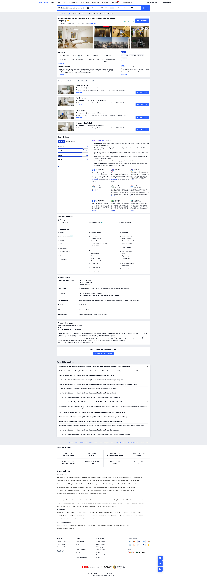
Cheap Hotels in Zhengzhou (76, 525)
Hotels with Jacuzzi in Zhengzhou (122, 525)
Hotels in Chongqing (136, 512)
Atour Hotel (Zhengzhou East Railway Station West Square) (118, 484)
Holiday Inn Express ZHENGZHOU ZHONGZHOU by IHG (116, 490)
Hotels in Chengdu (81, 515)
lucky (132, 490)
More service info (61, 547)
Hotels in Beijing (71, 512)
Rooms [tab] (60, 81)
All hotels (98, 552)
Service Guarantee (61, 544)
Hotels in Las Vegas (61, 515)
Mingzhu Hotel (98, 484)
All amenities (61, 63)
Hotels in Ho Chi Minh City (117, 515)
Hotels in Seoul (71, 515)
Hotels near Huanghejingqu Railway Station (88, 506)
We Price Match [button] (130, 22)
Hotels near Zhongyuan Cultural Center (66, 506)
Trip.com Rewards (100, 544)
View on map (124, 74)
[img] (75, 37)
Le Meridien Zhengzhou (63, 487)
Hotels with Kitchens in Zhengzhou (65, 528)
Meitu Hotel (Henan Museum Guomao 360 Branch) (101, 477)
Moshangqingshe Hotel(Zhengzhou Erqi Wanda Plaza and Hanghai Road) (75, 484)
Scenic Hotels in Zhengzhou (105, 525)
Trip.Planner (114, 2)
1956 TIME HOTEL (61, 477)
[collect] (160, 558)
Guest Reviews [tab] (69, 81)
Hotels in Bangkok (93, 512)
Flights (52, 2)
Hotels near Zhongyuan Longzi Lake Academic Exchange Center (92, 503)
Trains (58, 2)
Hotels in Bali (90, 519)
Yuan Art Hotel (73, 487)
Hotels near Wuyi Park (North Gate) (65, 503)
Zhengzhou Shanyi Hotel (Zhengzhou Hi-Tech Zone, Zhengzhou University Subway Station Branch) (81, 493)
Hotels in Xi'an (82, 519)
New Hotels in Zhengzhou (90, 525)
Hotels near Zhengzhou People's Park (135, 503)
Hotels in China (83, 442)
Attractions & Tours (73, 2)
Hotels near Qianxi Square (139, 499)
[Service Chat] (160, 569)
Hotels (76, 442)
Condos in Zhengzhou (62, 525)
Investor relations (100, 541)
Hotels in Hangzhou (72, 519)
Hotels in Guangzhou (82, 512)
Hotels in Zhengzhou (104, 442)
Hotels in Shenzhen (104, 512)
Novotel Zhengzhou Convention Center (77, 477)
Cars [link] (64, 2)
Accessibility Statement (82, 555)
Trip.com (71, 442)
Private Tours (95, 2)
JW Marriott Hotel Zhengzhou (101, 487)
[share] (160, 563)
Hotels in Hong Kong (124, 512)
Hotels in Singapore (139, 515)
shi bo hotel (137, 484)
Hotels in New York (61, 519)
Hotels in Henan (93, 442)
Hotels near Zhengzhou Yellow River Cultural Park (120, 499)
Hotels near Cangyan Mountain (116, 503)
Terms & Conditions (81, 549)
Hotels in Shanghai (61, 512)
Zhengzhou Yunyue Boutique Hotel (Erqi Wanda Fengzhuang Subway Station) (90, 480)
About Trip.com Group (81, 557)
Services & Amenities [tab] (82, 81)
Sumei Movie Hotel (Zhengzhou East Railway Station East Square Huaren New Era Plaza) (79, 490)
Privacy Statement (81, 552)
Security (98, 557)
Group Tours (105, 2)
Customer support (61, 541)
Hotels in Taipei (129, 515)
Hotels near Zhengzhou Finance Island (83, 499)
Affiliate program (100, 547)
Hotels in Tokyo (114, 512)
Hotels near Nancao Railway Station (109, 506)
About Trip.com (80, 541)
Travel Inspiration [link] (127, 2)
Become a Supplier (101, 555)
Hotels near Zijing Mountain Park (65, 499)
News (77, 544)
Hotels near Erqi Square (100, 499)
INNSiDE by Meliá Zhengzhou (85, 487)
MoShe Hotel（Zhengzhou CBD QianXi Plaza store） (123, 487)
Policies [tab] (93, 81)
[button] (135, 3)
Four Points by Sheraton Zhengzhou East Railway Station (126, 480)
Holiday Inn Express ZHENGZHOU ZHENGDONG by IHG (128, 477)
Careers (78, 547)
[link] (152, 2)
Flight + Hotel (85, 2)
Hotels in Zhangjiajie (92, 515)
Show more (61, 74)
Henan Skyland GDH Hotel (63, 480)
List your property (100, 549)
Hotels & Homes (43, 2)
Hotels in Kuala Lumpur (104, 515)
